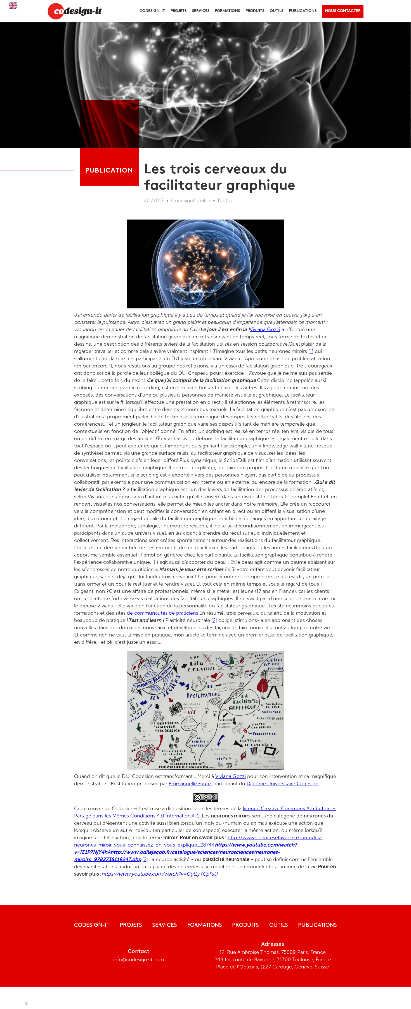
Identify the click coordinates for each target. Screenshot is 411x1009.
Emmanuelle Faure (190, 784)
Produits (245, 925)
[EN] (18, 5)
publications (302, 11)
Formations (204, 925)
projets (178, 11)
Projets (131, 925)
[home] (73, 11)
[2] (214, 620)
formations (227, 11)
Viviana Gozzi (265, 329)
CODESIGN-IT (91, 925)
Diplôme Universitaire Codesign (282, 784)
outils (276, 11)
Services (200, 11)
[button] (152, 11)
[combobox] (18, 5)
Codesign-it (152, 11)
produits (254, 11)
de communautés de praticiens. (163, 613)
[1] (310, 351)
